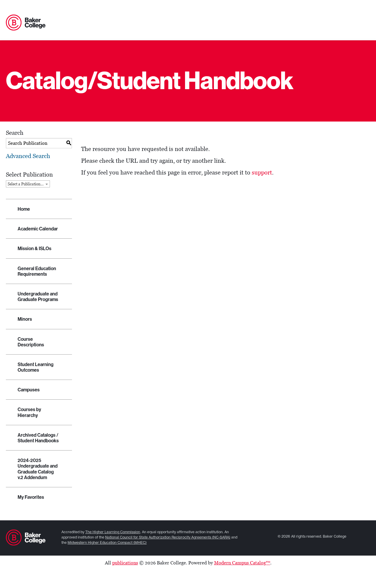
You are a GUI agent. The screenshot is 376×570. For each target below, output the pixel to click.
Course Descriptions (31, 342)
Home (24, 209)
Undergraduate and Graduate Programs (38, 296)
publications (125, 563)
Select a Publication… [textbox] (26, 184)
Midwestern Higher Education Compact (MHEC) (107, 542)
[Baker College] (26, 22)
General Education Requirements (37, 271)
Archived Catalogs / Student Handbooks (38, 437)
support (262, 172)
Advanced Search (28, 156)
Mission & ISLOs (34, 248)
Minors (25, 319)
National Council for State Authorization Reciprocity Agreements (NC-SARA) (167, 537)
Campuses (29, 390)
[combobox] (28, 183)
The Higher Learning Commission (112, 532)
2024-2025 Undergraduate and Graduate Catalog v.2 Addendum (38, 469)
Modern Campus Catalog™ (242, 563)
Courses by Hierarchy (29, 412)
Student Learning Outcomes (35, 367)
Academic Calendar (38, 229)
